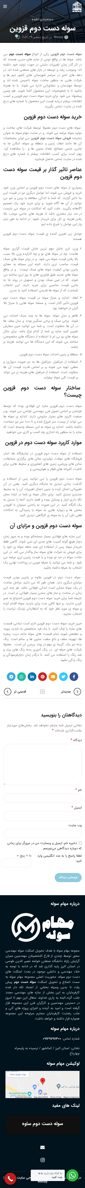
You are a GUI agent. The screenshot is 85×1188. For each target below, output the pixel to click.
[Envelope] (42, 1147)
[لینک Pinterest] (42, 676)
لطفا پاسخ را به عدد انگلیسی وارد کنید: (59, 858)
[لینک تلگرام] (11, 676)
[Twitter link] (63, 676)
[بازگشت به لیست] (42, 691)
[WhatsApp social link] (21, 676)
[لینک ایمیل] (53, 676)
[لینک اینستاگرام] (42, 1160)
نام (78, 790)
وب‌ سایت (75, 825)
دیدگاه (76, 740)
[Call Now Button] (10, 1179)
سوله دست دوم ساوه (42, 1123)
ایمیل (76, 807)
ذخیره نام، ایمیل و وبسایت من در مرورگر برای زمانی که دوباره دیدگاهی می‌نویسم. (44, 846)
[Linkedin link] (32, 676)
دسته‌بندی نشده (42, 19)
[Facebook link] (74, 676)
